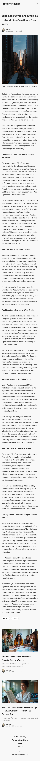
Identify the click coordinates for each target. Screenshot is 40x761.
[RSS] (20, 752)
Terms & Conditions (20, 740)
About (20, 743)
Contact (20, 746)
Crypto (15, 618)
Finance (5, 618)
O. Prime (8, 29)
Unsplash (34, 86)
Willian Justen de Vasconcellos (19, 86)
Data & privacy (20, 737)
